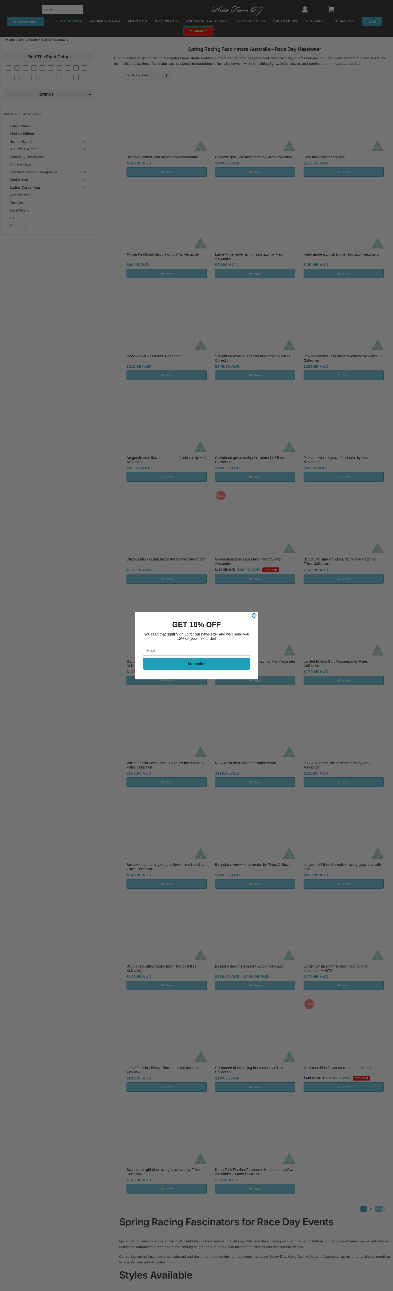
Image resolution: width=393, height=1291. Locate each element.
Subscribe (197, 663)
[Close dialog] (254, 615)
